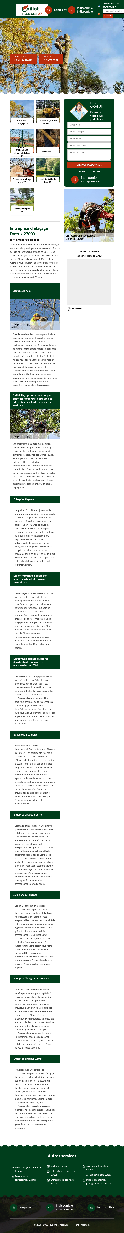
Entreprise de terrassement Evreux (25, 1178)
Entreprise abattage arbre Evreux (63, 1173)
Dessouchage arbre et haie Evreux (28, 1169)
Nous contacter (51, 59)
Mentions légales (81, 1225)
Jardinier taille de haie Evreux (97, 1168)
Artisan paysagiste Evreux (98, 1175)
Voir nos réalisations (23, 59)
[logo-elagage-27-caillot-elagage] (29, 10)
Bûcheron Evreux (59, 1166)
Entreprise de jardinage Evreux (62, 1182)
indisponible (60, 10)
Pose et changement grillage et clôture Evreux (98, 1182)
